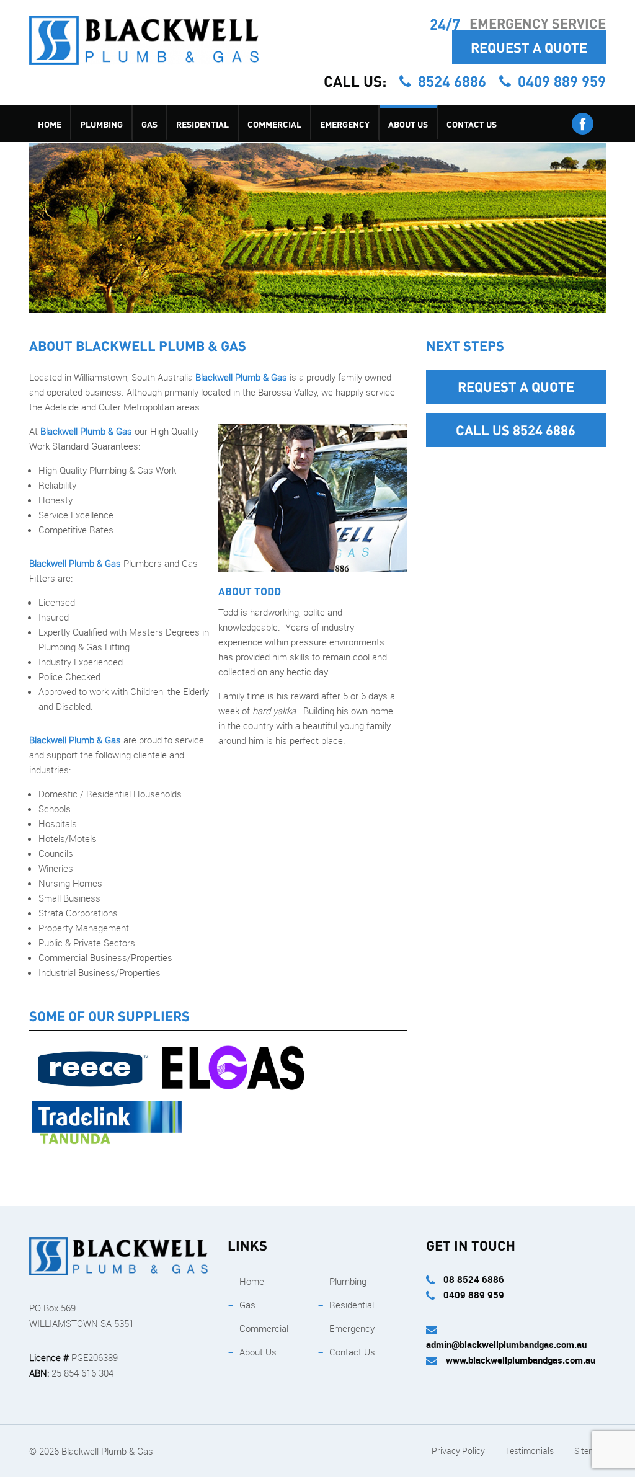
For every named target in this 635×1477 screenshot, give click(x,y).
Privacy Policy (458, 1451)
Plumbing (101, 124)
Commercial (274, 124)
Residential (202, 124)
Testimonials (529, 1451)
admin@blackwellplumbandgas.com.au (506, 1344)
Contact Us (471, 124)
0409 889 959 (562, 81)
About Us (408, 124)
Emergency (345, 124)
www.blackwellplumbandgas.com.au (520, 1360)
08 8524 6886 (472, 1279)
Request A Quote (529, 47)
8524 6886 (454, 81)
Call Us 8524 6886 (515, 429)
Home (49, 124)
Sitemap (590, 1451)
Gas (149, 124)
